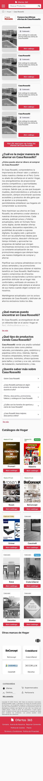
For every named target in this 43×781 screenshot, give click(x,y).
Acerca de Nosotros (17, 724)
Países (29, 728)
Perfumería (29, 693)
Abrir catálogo (29, 49)
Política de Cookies (18, 728)
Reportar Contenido (33, 724)
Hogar (9, 12)
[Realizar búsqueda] (39, 6)
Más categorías (8, 696)
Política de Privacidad (31, 731)
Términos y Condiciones (13, 731)
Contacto (5, 724)
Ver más (5, 330)
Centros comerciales (11, 693)
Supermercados (31, 688)
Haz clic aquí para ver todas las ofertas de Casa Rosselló (21, 144)
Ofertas (9, 688)
